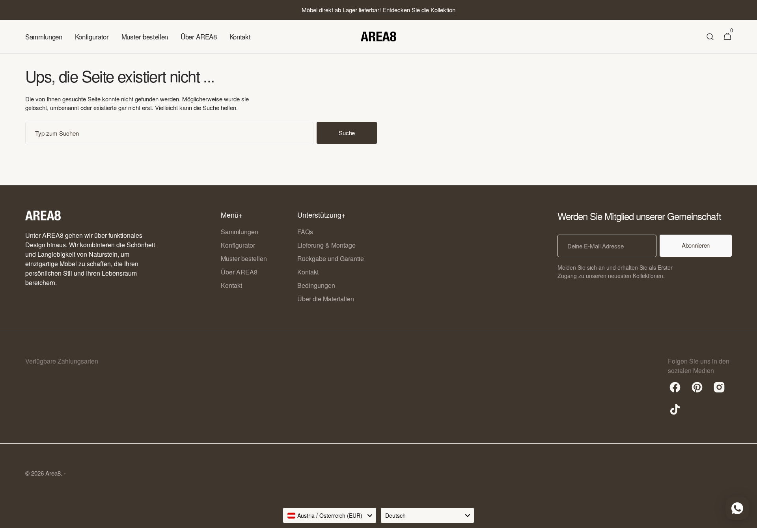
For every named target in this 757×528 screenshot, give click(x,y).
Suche (347, 133)
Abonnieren (696, 245)
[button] (710, 37)
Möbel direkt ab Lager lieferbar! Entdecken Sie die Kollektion (378, 10)
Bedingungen (316, 285)
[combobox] (169, 133)
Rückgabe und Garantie (330, 258)
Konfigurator (238, 245)
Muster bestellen (244, 258)
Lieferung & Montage (326, 245)
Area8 (53, 473)
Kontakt (231, 285)
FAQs (305, 231)
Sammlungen (239, 231)
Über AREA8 (239, 271)
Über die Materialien (325, 298)
